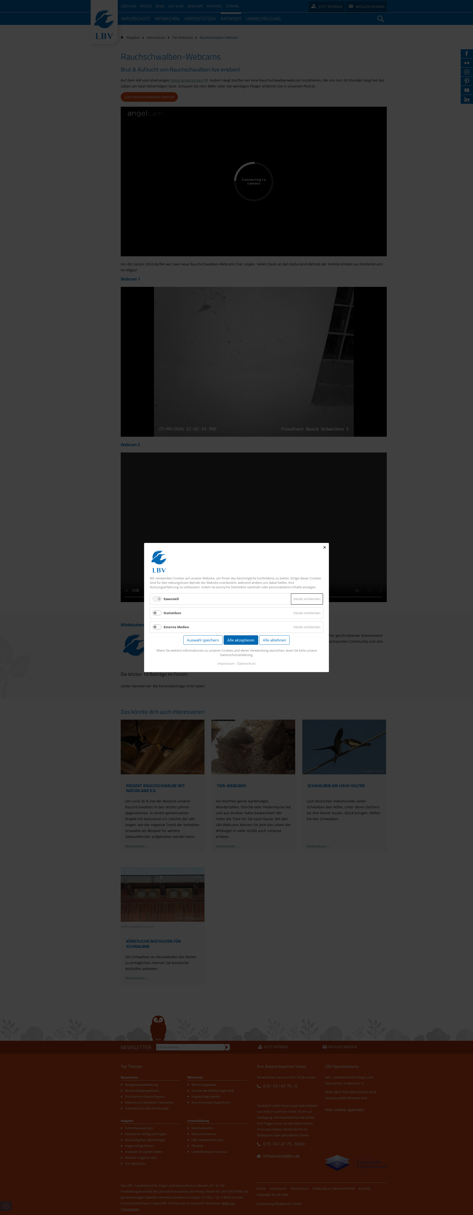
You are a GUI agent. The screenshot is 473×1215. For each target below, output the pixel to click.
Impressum (226, 663)
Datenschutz (246, 663)
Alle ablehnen (274, 640)
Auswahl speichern (203, 640)
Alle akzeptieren (240, 640)
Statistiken (172, 613)
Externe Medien (176, 627)
